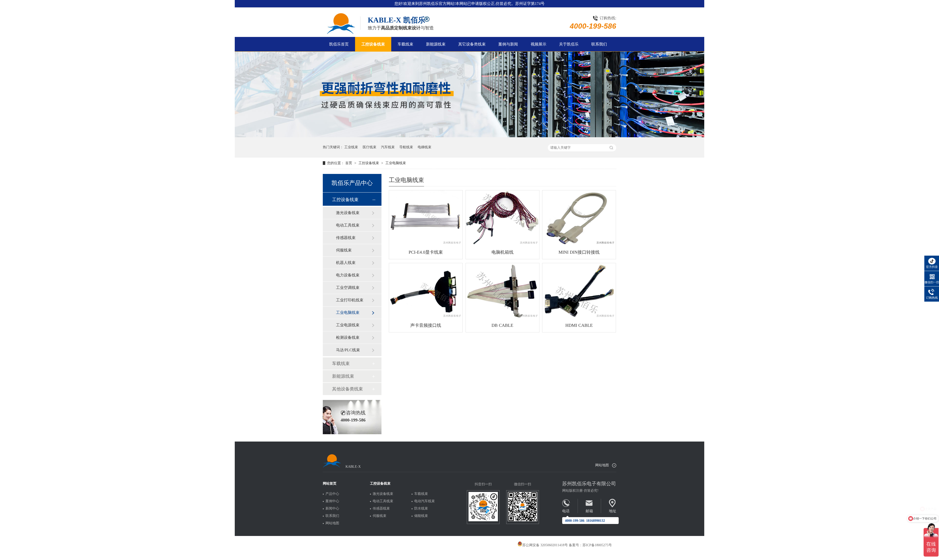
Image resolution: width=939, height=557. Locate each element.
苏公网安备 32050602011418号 (545, 545)
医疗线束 (369, 147)
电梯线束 (424, 147)
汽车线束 (388, 147)
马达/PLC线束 (348, 350)
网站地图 (602, 465)
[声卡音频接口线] (425, 290)
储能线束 (421, 516)
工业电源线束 (347, 325)
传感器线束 (346, 238)
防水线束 (421, 508)
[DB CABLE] (502, 290)
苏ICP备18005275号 (597, 545)
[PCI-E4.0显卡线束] (425, 217)
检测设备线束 (347, 337)
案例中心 (332, 501)
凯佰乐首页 (339, 44)
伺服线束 (344, 250)
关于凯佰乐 (569, 44)
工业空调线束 (347, 287)
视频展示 (538, 44)
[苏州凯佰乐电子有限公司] (340, 23)
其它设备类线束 (472, 44)
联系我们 (599, 44)
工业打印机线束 (349, 300)
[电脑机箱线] (502, 217)
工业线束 (351, 147)
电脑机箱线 (503, 252)
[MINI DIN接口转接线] (579, 217)
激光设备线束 (347, 213)
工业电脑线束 (395, 163)
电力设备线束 (347, 275)
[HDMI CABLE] (579, 290)
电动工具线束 (347, 225)
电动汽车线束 (424, 501)
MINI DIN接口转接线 (579, 252)
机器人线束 (346, 263)
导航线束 (406, 147)
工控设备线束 (373, 44)
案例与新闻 (508, 44)
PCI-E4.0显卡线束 (426, 252)
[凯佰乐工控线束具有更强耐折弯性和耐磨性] (469, 136)
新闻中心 (332, 508)
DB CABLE (502, 325)
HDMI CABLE (579, 325)
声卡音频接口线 (425, 325)
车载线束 (405, 44)
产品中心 (332, 494)
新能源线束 (436, 44)
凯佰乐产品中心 (352, 183)
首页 (349, 163)
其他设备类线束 (347, 388)
